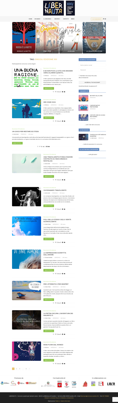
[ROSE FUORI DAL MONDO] (26, 351)
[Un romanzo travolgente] (26, 196)
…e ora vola (70, 51)
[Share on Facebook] (55, 91)
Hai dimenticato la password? (88, 86)
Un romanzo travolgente (54, 190)
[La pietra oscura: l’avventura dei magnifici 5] (26, 319)
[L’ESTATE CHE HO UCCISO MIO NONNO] (83, 117)
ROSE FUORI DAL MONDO (53, 345)
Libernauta (94, 138)
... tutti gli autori (92, 154)
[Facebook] (103, 19)
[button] (15, 37)
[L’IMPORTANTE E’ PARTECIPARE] (83, 108)
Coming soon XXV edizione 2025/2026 (98, 135)
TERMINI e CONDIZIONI (67, 398)
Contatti (66, 18)
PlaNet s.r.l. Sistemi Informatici (62, 401)
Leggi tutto (48, 88)
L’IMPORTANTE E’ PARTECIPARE (95, 106)
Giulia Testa (48, 224)
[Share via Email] (64, 91)
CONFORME (47, 51)
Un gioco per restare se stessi (25, 131)
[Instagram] (105, 19)
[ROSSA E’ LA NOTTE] (23, 37)
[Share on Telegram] (62, 91)
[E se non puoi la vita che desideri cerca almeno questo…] (26, 77)
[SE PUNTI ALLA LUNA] (83, 98)
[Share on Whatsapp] (60, 91)
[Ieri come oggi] (26, 108)
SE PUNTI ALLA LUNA (96, 95)
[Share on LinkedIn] (43, 146)
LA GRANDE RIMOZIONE (94, 51)
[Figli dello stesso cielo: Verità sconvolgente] (26, 226)
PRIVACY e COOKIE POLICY (52, 398)
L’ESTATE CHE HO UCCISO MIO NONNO (97, 115)
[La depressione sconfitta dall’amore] (26, 259)
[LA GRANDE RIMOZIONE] (94, 37)
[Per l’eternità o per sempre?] (26, 290)
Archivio (57, 18)
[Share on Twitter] (57, 91)
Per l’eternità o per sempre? (56, 284)
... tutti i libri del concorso (92, 124)
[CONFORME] (47, 37)
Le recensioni (96, 19)
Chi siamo (37, 18)
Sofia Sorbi (16, 134)
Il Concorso (47, 18)
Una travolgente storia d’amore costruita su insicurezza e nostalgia (58, 159)
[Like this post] (53, 91)
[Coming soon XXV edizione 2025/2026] (83, 137)
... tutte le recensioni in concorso (92, 144)
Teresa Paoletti (48, 257)
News (72, 18)
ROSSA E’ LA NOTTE (24, 51)
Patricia (47, 75)
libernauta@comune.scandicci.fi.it (90, 396)
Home (30, 18)
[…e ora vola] (70, 37)
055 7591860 (105, 396)
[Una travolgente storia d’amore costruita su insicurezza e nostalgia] (26, 163)
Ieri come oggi (49, 102)
